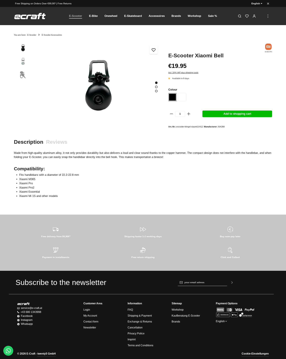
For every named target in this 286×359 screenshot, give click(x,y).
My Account (90, 315)
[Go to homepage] (30, 16)
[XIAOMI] (268, 47)
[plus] (188, 114)
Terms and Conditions (140, 345)
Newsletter (89, 327)
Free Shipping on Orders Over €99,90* (35, 3)
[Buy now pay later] (230, 231)
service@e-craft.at (31, 308)
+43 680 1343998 (31, 312)
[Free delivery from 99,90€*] (56, 231)
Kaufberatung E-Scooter (186, 315)
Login (86, 309)
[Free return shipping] (143, 252)
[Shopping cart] (261, 16)
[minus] (171, 114)
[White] (182, 97)
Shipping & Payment (140, 315)
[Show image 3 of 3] (156, 91)
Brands (176, 321)
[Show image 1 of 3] (156, 82)
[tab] (28, 142)
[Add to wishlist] (153, 50)
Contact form (90, 321)
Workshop (178, 309)
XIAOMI (221, 127)
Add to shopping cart (237, 113)
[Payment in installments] (56, 252)
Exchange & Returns (140, 321)
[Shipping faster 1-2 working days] (143, 231)
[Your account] (254, 16)
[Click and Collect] (230, 252)
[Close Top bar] (268, 3)
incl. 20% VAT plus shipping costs (183, 73)
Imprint (132, 339)
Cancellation (135, 327)
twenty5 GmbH (46, 353)
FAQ (130, 309)
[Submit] (232, 282)
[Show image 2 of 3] (156, 87)
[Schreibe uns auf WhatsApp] (8, 351)
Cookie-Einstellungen (255, 353)
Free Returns (65, 3)
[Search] (239, 16)
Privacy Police (136, 333)
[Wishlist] (247, 16)
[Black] (172, 97)
